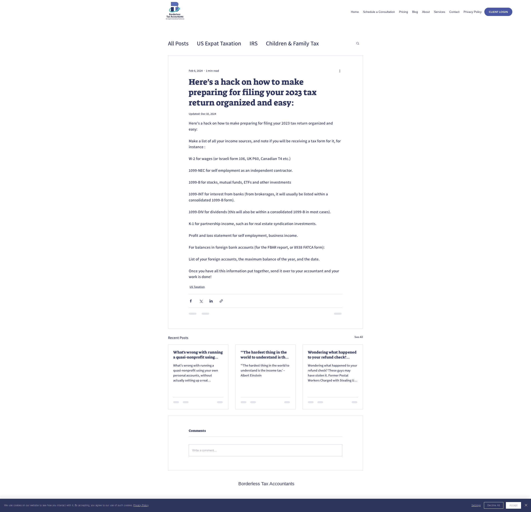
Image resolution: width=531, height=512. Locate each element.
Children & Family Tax (292, 43)
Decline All (493, 505)
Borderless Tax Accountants (266, 484)
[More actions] (339, 70)
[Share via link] (221, 301)
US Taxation (197, 287)
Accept (513, 505)
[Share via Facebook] (191, 301)
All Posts (178, 43)
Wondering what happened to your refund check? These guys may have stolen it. (332, 355)
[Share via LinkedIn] (211, 301)
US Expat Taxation (219, 43)
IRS (254, 43)
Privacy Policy (141, 505)
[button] (358, 43)
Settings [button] (476, 505)
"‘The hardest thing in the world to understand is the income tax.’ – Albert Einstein (264, 355)
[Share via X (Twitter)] (201, 301)
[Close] (526, 505)
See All (358, 337)
